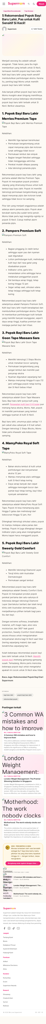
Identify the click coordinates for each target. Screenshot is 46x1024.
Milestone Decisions (10, 965)
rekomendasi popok (10, 699)
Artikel (5, 961)
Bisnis (5, 941)
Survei (5, 1002)
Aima (5, 969)
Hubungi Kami (8, 953)
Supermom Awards (9, 985)
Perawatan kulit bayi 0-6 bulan (25, 404)
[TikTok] (13, 928)
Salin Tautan (37, 29)
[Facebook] (4, 928)
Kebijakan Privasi (9, 945)
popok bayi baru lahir (24, 695)
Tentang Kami (8, 937)
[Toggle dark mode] (34, 4)
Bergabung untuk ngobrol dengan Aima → (23, 863)
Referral (6, 1006)
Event (5, 982)
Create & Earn (8, 998)
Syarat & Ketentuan (10, 949)
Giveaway (6, 994)
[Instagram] (9, 928)
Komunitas (7, 978)
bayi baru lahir (8, 695)
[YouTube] (18, 928)
